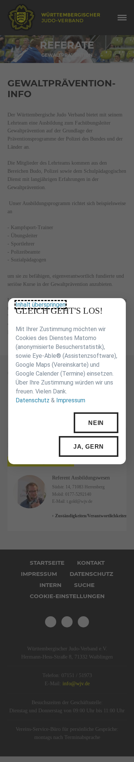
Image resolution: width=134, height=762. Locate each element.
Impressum (70, 400)
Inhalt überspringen (41, 304)
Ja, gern (88, 446)
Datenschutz (33, 400)
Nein (96, 422)
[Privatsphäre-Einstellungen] (114, 309)
